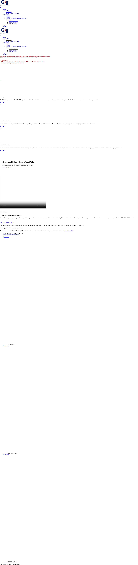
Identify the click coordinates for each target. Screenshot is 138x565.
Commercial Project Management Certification (16, 18)
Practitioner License (13, 21)
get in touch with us (68, 230)
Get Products (9, 19)
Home (4, 9)
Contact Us (5, 26)
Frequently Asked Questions (12, 13)
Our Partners (9, 12)
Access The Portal (7, 168)
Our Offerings (6, 14)
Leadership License (13, 22)
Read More (2, 102)
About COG (6, 10)
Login (4, 24)
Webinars (8, 15)
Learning (8, 17)
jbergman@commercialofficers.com (11, 234)
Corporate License (13, 23)
